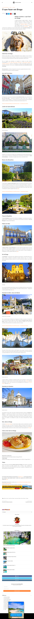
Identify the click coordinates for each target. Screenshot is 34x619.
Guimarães (26, 26)
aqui (18, 188)
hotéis (27, 380)
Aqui (9, 383)
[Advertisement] (8, 21)
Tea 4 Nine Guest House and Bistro (14, 62)
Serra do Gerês (19, 482)
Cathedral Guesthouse (6, 63)
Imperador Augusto (24, 24)
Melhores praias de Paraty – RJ (11, 565)
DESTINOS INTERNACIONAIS (5, 7)
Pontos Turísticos (23, 498)
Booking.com (20, 476)
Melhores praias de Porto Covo (11, 552)
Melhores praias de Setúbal (10, 569)
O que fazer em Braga (11, 498)
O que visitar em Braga (17, 498)
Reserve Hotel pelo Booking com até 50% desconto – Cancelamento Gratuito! (15, 103)
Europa (10, 7)
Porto (29, 25)
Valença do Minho (8, 483)
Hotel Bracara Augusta (26, 62)
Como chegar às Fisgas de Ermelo (11, 556)
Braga (5, 498)
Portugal (14, 7)
